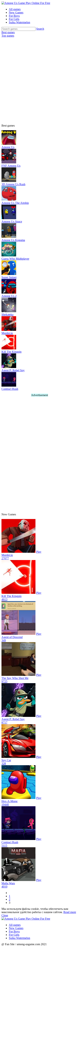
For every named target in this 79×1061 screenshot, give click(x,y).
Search (40, 28)
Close (4, 915)
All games (15, 9)
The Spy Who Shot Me (14, 678)
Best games (8, 32)
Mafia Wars (8, 883)
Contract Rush (9, 842)
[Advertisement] (39, 78)
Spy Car (6, 760)
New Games (16, 12)
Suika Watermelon (19, 22)
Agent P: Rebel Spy (13, 719)
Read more (69, 912)
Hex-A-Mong (9, 801)
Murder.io (7, 555)
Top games (7, 35)
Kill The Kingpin (11, 596)
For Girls (14, 19)
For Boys (14, 15)
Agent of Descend (12, 637)
